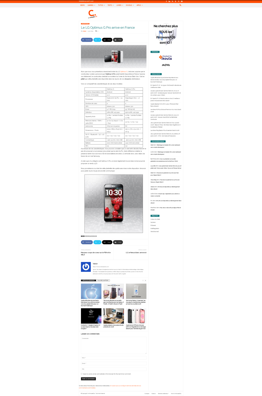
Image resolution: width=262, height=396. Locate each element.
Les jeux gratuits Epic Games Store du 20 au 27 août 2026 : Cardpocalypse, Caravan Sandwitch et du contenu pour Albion (166, 93)
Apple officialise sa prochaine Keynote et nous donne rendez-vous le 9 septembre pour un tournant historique (164, 80)
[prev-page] (143, 280)
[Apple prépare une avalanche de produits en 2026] (113, 316)
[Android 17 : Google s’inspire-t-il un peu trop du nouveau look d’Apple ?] (91, 316)
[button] (180, 5)
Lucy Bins (153, 166)
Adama (152, 186)
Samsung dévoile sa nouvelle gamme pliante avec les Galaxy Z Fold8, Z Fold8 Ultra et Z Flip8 (113, 302)
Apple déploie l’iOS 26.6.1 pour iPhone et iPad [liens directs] (164, 105)
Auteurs (154, 393)
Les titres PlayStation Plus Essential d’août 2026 (165, 130)
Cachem (153, 222)
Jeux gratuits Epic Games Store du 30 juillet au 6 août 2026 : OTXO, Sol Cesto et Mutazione (165, 135)
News (82, 5)
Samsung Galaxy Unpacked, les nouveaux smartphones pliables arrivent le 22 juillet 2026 (136, 302)
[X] (178, 1)
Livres (119, 5)
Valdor (84, 31)
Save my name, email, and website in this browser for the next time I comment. (107, 374)
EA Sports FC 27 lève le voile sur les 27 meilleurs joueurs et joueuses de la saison (165, 99)
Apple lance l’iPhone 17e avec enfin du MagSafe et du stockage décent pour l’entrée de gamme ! (136, 326)
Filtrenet (153, 225)
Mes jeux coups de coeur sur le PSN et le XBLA (96, 254)
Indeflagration (155, 228)
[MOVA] (166, 65)
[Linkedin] (169, 1)
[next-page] (145, 280)
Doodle (129, 5)
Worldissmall (155, 231)
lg (86, 236)
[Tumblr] (175, 1)
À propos (147, 393)
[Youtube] (182, 1)
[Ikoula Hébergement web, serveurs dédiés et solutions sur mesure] (166, 57)
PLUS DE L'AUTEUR (103, 280)
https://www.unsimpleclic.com (101, 266)
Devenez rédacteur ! (163, 393)
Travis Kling (153, 179)
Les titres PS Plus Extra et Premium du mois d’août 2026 (166, 110)
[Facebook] (166, 1)
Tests (110, 5)
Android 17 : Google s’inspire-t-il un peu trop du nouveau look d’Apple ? (90, 326)
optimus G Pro (92, 236)
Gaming (90, 5)
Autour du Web (155, 219)
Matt (152, 145)
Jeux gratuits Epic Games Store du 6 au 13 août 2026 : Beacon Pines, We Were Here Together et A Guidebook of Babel (166, 125)
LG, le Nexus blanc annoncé (136, 252)
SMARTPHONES (85, 23)
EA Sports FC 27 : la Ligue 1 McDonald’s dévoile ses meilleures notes (166, 86)
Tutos (100, 5)
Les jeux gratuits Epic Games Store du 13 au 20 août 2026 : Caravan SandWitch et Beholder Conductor (165, 117)
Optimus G (123, 71)
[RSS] (172, 1)
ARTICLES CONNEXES (88, 280)
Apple (139, 5)
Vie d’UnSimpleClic (176, 393)
